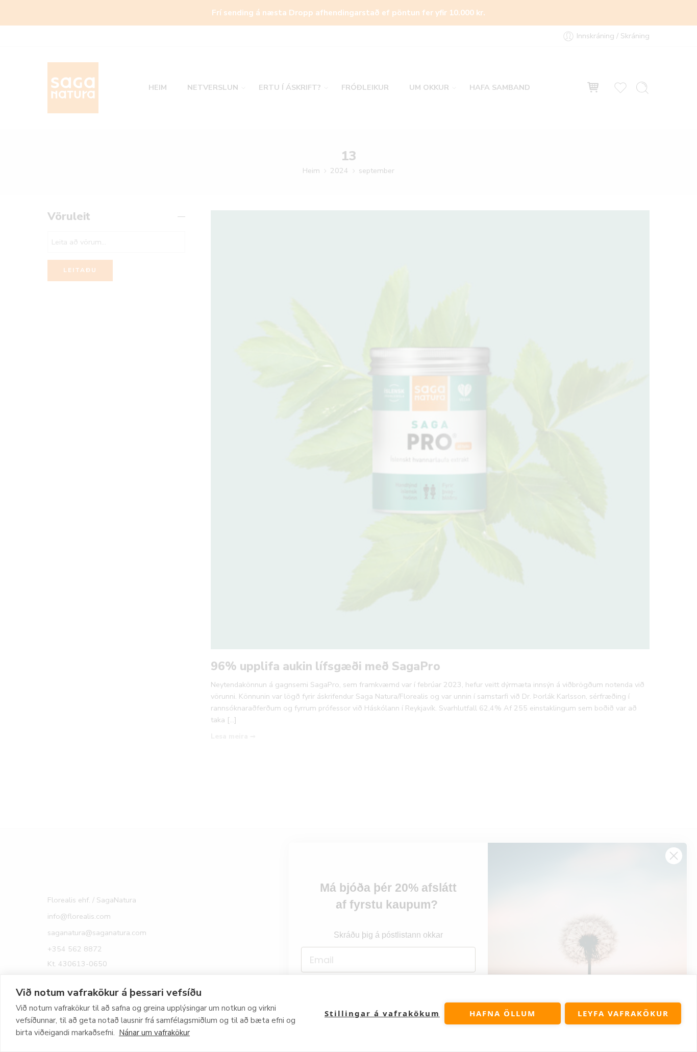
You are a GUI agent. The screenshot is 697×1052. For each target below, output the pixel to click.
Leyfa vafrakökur (623, 1013)
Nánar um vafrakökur (154, 1032)
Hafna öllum (502, 1013)
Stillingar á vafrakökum (382, 1013)
